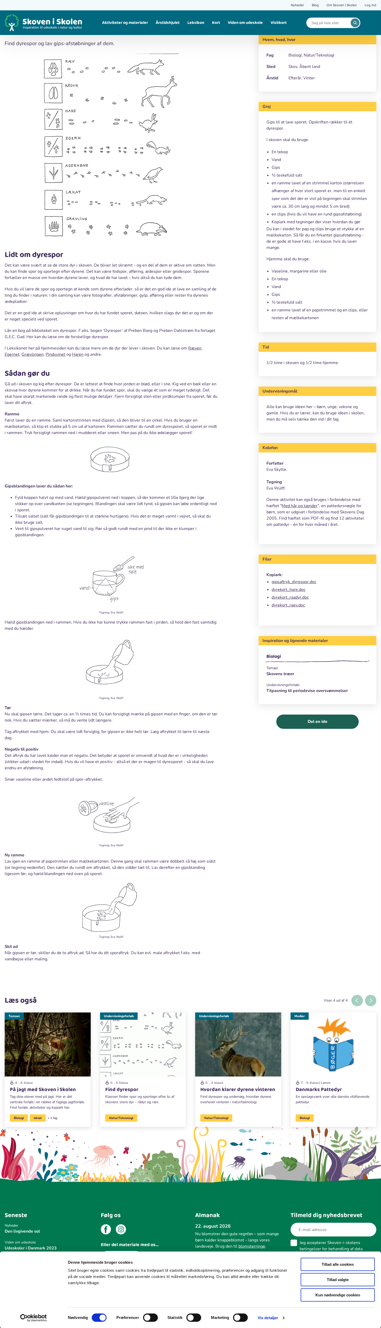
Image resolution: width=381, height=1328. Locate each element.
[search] (355, 22)
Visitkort (279, 22)
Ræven (194, 348)
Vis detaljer (268, 1318)
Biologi (273, 656)
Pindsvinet (55, 354)
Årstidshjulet (168, 22)
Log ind (370, 5)
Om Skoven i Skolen (342, 5)
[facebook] (106, 1230)
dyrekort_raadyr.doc (290, 597)
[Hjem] (43, 22)
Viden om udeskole (245, 22)
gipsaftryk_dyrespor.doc (294, 582)
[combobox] (329, 22)
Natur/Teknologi (121, 1118)
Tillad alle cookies (338, 1264)
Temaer (14, 1016)
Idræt (38, 1118)
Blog (315, 5)
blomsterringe (251, 1246)
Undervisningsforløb (119, 1016)
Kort (216, 22)
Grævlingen (33, 354)
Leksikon (195, 22)
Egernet (12, 354)
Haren (77, 354)
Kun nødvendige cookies (337, 1295)
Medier (299, 1016)
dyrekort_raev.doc (288, 605)
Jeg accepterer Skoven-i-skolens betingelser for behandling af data (331, 1249)
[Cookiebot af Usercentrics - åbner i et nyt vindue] (33, 1318)
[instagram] (121, 1230)
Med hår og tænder (300, 506)
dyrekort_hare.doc (288, 589)
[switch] (150, 1317)
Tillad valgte (338, 1279)
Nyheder (297, 5)
